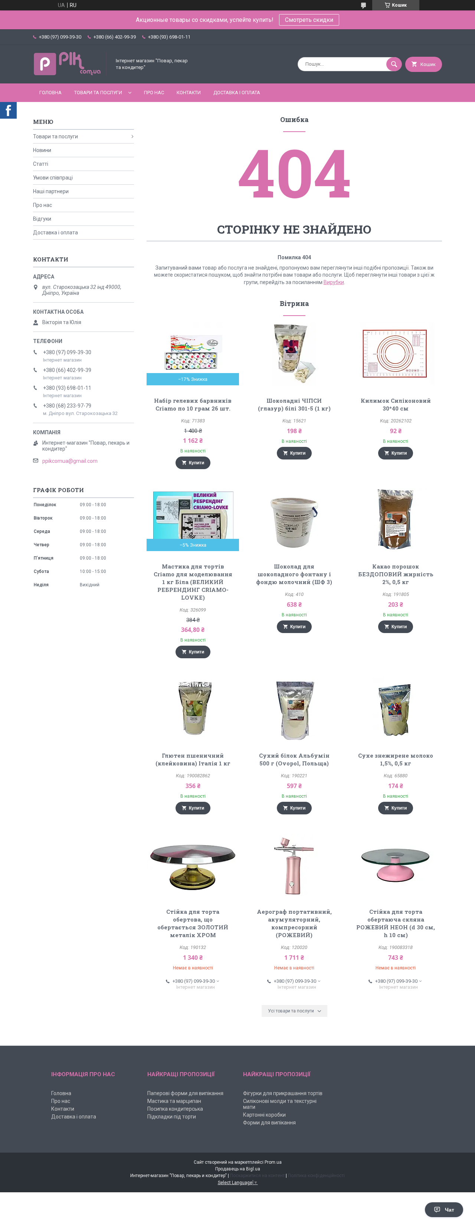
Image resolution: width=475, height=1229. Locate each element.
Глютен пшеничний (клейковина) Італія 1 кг (192, 759)
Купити (196, 462)
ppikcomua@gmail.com (70, 461)
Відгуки (42, 219)
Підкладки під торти (171, 1117)
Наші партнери (51, 191)
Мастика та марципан (174, 1101)
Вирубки (334, 282)
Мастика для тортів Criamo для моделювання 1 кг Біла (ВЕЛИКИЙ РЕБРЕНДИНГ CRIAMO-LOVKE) (193, 582)
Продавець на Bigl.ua (237, 1169)
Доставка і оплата (236, 92)
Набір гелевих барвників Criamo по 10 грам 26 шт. (193, 404)
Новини (42, 150)
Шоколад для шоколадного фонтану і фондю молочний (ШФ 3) (294, 574)
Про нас (154, 92)
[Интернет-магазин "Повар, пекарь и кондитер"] (70, 74)
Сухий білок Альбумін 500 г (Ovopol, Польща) (294, 759)
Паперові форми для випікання (185, 1093)
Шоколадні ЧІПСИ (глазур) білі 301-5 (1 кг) (294, 404)
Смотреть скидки (309, 19)
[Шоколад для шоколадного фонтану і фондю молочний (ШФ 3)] (294, 519)
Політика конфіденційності (316, 1175)
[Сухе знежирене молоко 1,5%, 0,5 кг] (396, 708)
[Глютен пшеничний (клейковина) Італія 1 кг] (193, 708)
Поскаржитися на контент (257, 1175)
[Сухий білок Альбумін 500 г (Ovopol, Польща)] (294, 708)
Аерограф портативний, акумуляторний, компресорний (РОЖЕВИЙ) (294, 923)
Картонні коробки (264, 1115)
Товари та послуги (98, 92)
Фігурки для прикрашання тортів (282, 1093)
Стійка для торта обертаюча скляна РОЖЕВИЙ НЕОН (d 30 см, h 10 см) (395, 923)
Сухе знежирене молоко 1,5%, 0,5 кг (395, 759)
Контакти (189, 92)
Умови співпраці (53, 178)
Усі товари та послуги (291, 1011)
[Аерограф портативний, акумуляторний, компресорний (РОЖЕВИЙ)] (294, 864)
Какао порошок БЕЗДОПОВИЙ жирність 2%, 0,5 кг (395, 574)
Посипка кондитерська (175, 1109)
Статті (40, 164)
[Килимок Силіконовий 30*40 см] (396, 353)
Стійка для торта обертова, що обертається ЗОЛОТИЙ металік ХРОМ (192, 923)
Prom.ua (273, 1162)
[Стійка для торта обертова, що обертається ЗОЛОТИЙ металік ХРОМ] (193, 864)
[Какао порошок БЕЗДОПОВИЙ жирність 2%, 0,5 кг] (396, 519)
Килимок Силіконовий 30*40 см (396, 404)
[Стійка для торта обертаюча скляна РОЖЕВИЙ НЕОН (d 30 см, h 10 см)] (396, 864)
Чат (449, 1210)
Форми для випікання (269, 1123)
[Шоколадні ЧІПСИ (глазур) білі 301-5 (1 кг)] (294, 353)
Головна (50, 92)
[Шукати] (394, 64)
